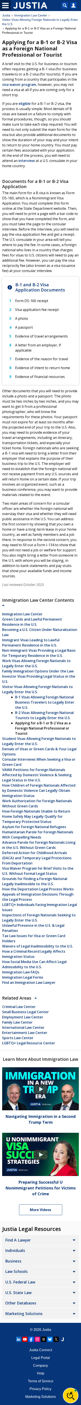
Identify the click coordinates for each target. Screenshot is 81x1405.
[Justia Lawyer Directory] (62, 1339)
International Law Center (23, 1027)
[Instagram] (37, 1339)
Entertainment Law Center (24, 1032)
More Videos (40, 1209)
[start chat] (70, 1395)
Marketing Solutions (24, 1313)
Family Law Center (17, 1022)
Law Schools (16, 1271)
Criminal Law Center (19, 1006)
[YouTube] (24, 1339)
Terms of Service (40, 1381)
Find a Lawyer (18, 1240)
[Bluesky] (49, 1339)
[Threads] (43, 1339)
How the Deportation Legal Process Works (38, 889)
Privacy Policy (40, 1389)
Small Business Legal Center (25, 1012)
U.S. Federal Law (20, 1282)
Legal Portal (40, 1358)
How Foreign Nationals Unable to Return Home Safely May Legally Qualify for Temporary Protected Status (36, 816)
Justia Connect (40, 1350)
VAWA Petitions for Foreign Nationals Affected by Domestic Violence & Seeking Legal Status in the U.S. (36, 775)
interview (27, 160)
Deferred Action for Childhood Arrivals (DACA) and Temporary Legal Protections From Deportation (36, 858)
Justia (6, 15)
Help (40, 1373)
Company (40, 1365)
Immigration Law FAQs (20, 972)
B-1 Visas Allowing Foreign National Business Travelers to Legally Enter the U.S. (44, 702)
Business (13, 1261)
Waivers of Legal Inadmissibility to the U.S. (37, 946)
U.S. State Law (18, 1292)
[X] (56, 1339)
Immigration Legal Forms (22, 977)
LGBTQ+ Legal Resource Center (28, 1043)
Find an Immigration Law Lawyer (29, 982)
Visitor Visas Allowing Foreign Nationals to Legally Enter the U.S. (40, 22)
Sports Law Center (17, 1037)
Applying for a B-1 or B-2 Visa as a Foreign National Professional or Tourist (43, 728)
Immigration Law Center (30, 15)
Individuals (15, 1250)
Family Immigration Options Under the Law (38, 671)
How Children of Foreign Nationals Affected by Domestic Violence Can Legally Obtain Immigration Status (38, 790)
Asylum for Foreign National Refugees (34, 826)
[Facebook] (31, 1339)
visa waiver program (19, 84)
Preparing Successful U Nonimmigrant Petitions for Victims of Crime (40, 1187)
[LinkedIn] (18, 1339)
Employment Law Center (22, 1017)
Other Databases (20, 1303)
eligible (25, 103)
